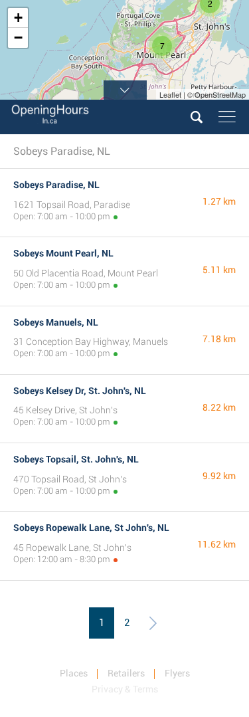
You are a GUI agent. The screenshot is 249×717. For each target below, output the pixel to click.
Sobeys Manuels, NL (55, 322)
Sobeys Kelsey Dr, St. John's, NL (79, 390)
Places (74, 673)
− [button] (18, 37)
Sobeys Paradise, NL (56, 184)
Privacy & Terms (125, 689)
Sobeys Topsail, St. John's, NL (76, 459)
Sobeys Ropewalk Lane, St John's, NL (91, 527)
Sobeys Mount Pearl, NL (63, 253)
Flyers (177, 673)
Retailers (126, 673)
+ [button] (18, 17)
